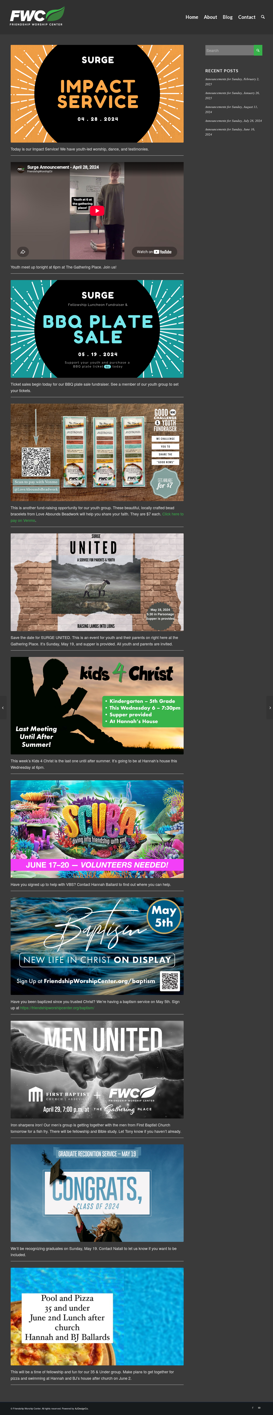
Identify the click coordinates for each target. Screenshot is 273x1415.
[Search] (262, 17)
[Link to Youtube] (259, 1407)
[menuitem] (192, 17)
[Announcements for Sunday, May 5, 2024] (269, 707)
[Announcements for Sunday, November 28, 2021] (3, 707)
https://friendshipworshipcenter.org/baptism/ (57, 1007)
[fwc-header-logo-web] (37, 17)
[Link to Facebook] (253, 1407)
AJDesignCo (81, 1408)
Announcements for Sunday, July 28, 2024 (233, 120)
